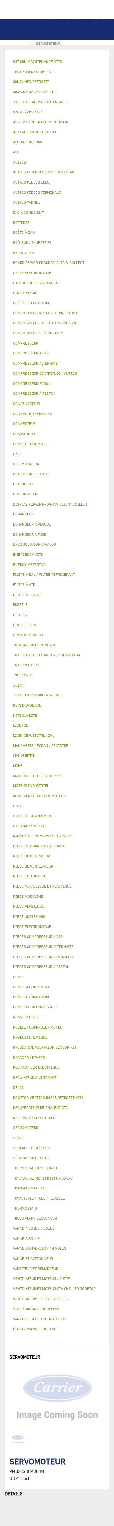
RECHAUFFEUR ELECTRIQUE (36, 1067)
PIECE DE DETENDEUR (31, 856)
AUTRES (19, 162)
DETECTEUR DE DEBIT (31, 474)
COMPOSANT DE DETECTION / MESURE (45, 323)
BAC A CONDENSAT (28, 212)
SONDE (19, 1138)
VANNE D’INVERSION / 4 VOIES (39, 1248)
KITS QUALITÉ (25, 715)
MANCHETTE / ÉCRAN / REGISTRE (40, 745)
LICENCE (20, 725)
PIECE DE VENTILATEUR (33, 866)
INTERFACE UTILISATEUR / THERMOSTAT (46, 655)
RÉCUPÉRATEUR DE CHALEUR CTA (40, 1108)
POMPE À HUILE (26, 1017)
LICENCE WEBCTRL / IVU (33, 735)
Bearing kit (24, 253)
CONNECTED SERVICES (32, 414)
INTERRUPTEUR (26, 665)
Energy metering (29, 564)
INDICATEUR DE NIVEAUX (34, 645)
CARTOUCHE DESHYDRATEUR (36, 283)
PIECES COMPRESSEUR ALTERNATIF (43, 947)
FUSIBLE (20, 604)
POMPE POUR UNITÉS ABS (35, 1007)
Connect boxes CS (30, 444)
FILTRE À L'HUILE (27, 595)
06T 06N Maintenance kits (37, 61)
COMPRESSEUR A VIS (31, 353)
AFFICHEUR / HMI (28, 142)
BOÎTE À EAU (24, 232)
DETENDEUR (23, 484)
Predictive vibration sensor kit (44, 1047)
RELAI (18, 1088)
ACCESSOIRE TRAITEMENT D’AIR (40, 122)
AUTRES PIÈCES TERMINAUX (37, 192)
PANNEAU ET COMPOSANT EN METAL (43, 836)
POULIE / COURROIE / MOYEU (37, 1027)
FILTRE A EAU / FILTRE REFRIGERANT (44, 574)
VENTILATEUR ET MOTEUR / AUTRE (41, 1278)
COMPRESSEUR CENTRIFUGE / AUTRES (45, 373)
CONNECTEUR (24, 423)
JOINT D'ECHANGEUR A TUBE (37, 695)
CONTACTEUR (24, 434)
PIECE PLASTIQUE (28, 906)
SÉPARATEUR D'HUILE (31, 1158)
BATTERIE (21, 222)
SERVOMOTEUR (25, 1128)
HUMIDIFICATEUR (28, 635)
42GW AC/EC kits (28, 112)
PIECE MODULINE (28, 896)
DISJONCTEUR (25, 494)
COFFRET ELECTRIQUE (31, 303)
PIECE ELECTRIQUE (29, 876)
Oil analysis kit (28, 826)
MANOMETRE (24, 755)
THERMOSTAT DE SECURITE (35, 1168)
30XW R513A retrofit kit (35, 92)
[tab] (57, 62)
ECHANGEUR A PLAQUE (32, 524)
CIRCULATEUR (24, 293)
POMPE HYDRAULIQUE (31, 997)
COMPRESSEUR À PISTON (34, 393)
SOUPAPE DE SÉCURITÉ (32, 1148)
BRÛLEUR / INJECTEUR (32, 242)
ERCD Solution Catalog (34, 544)
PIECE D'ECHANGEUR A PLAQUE (39, 846)
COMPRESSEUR (25, 343)
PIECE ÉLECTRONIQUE (32, 926)
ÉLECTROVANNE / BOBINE (34, 1329)
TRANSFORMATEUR (28, 1188)
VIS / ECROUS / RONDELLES (36, 1309)
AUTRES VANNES (27, 202)
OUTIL (18, 806)
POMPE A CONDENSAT (31, 987)
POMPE (19, 977)
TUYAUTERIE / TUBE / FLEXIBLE (39, 1198)
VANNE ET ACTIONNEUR (33, 1258)
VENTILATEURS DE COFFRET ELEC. (41, 1299)
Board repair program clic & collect (48, 262)
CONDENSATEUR (26, 403)
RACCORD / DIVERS (29, 1057)
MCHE (18, 765)
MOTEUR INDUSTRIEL (31, 785)
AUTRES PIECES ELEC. (31, 182)
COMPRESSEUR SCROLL (32, 383)
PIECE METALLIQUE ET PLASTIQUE (42, 886)
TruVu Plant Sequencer (35, 1218)
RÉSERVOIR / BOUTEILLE (34, 1118)
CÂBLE (18, 454)
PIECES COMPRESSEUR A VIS (38, 936)
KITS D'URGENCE (27, 705)
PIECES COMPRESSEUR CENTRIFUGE (44, 957)
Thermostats (25, 1208)
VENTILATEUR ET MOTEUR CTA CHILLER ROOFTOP (54, 1289)
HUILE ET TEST (25, 625)
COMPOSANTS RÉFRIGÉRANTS (38, 333)
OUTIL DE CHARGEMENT (33, 816)
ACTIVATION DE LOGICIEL (35, 132)
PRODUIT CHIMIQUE (30, 1037)
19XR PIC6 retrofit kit (34, 72)
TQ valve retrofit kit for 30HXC (43, 1178)
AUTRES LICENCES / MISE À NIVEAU (43, 172)
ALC (16, 152)
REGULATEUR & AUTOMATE (35, 1077)
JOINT (18, 685)
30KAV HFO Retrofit (31, 81)
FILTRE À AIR (24, 584)
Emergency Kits (28, 554)
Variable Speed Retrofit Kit (39, 1319)
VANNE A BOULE (26, 1238)
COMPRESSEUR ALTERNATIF (36, 363)
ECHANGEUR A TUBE (29, 534)
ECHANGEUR (23, 514)
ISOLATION (22, 675)
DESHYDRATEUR (26, 464)
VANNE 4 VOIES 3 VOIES (33, 1228)
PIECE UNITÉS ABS (29, 916)
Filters (20, 615)
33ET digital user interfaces (40, 102)
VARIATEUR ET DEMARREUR (35, 1269)
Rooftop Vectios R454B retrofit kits (48, 1097)
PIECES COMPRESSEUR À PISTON (41, 967)
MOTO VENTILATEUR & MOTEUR (39, 796)
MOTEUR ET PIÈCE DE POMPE (37, 776)
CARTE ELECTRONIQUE (32, 273)
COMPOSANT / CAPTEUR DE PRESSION (45, 313)
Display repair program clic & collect (50, 504)
